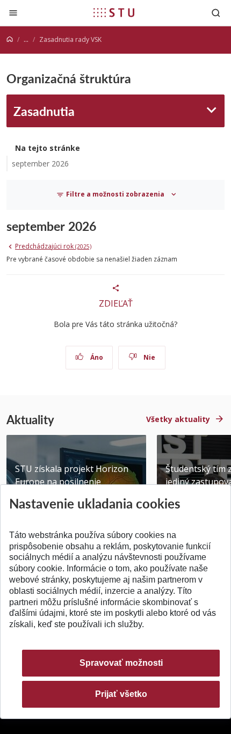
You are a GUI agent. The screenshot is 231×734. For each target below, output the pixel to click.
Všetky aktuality (178, 419)
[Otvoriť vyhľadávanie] (216, 12)
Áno (96, 357)
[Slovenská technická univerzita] (113, 12)
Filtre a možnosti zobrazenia (115, 194)
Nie (148, 357)
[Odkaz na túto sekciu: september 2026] (101, 226)
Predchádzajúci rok (53, 246)
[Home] (9, 39)
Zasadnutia (44, 111)
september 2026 (40, 163)
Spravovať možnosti (121, 662)
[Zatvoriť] (13, 12)
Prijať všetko (121, 694)
